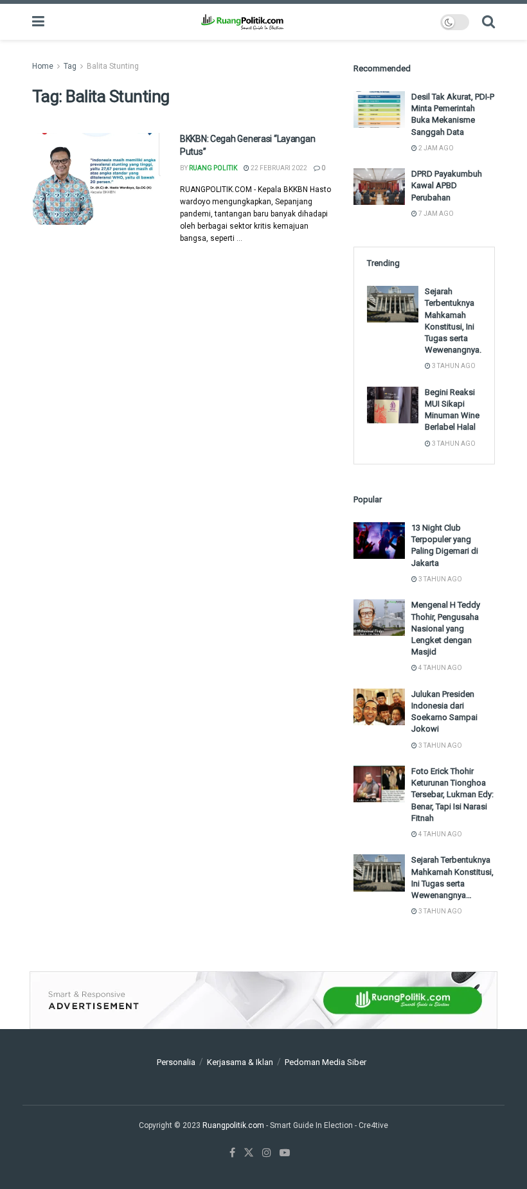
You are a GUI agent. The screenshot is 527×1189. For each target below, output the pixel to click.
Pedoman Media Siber (325, 1062)
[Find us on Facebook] (232, 1153)
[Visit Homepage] (242, 22)
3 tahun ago (453, 365)
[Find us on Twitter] (249, 1153)
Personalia (176, 1062)
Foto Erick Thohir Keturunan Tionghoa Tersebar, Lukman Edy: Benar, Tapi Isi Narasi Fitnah (452, 794)
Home (42, 66)
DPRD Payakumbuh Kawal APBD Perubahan (446, 185)
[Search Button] (488, 22)
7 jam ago (435, 213)
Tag (70, 66)
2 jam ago (435, 148)
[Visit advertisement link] (263, 1000)
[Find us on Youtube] (285, 1153)
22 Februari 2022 (278, 168)
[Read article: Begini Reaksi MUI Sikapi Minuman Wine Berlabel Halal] (392, 405)
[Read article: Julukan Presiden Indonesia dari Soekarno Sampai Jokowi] (379, 707)
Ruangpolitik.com (234, 1125)
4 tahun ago (439, 667)
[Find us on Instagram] (266, 1153)
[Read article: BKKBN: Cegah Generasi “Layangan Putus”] (96, 179)
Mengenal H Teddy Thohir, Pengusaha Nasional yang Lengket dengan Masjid (445, 628)
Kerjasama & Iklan (240, 1062)
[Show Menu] (38, 22)
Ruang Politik (213, 168)
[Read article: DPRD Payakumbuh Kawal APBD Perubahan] (379, 186)
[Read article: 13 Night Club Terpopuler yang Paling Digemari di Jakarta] (379, 540)
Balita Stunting (113, 66)
